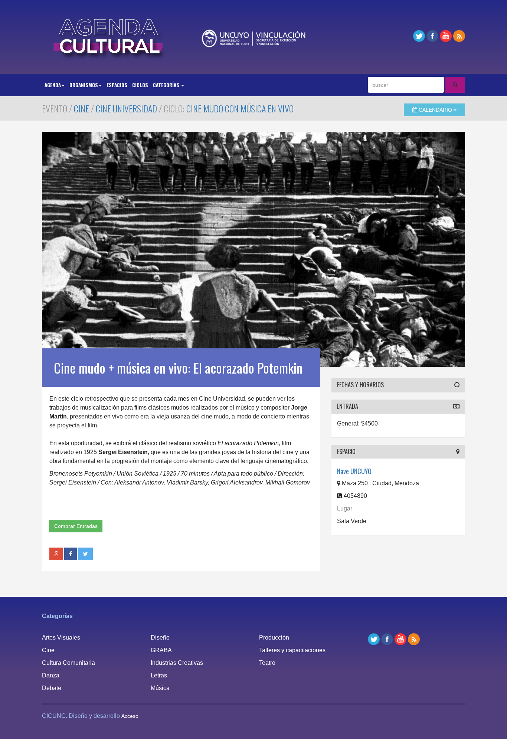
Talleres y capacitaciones (292, 650)
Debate (51, 688)
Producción (274, 637)
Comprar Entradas (76, 526)
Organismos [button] (83, 85)
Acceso (129, 716)
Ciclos (140, 85)
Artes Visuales (61, 637)
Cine (81, 108)
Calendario (435, 110)
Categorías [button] (166, 85)
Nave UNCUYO (354, 471)
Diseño (160, 637)
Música (160, 688)
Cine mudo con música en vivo (240, 108)
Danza (50, 675)
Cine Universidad (126, 108)
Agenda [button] (53, 85)
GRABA (161, 650)
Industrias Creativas (177, 663)
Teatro (267, 663)
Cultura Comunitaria (68, 663)
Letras (159, 675)
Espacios (117, 85)
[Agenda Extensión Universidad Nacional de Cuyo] (109, 36)
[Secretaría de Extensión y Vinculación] (253, 38)
